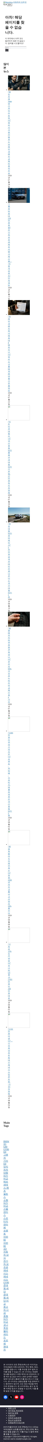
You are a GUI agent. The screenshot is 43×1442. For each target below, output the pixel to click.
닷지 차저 (5, 1168)
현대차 (5, 1348)
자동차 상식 (6, 1254)
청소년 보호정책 (14, 1420)
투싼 (5, 1328)
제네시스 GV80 (6, 1279)
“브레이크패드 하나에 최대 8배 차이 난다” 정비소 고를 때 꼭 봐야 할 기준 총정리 (9, 354)
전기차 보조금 (6, 1264)
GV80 (6, 1149)
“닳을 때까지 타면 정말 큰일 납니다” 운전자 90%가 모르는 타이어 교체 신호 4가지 (9, 665)
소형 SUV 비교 (5, 1203)
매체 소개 (12, 1408)
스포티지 (5, 1220)
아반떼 (5, 1238)
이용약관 (11, 1415)
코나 (5, 1325)
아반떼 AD (5, 1246)
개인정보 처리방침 (15, 1411)
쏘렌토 (5, 1232)
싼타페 (5, 1226)
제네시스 (5, 1272)
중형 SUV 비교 (5, 1319)
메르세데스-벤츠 (6, 1186)
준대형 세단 (6, 1288)
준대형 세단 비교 (6, 1299)
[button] (5, 5)
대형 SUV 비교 (5, 1176)
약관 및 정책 (13, 1413)
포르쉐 (5, 1342)
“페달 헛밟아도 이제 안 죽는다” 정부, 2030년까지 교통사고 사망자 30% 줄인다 (10, 880)
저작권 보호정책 (14, 1418)
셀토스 (5, 1195)
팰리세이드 (5, 1334)
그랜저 (5, 1156)
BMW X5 (6, 1142)
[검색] (6, 50)
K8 (4, 1152)
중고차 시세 (6, 1310)
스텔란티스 (5, 1212)
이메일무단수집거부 (16, 1423)
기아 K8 (5, 1162)
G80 (5, 1146)
